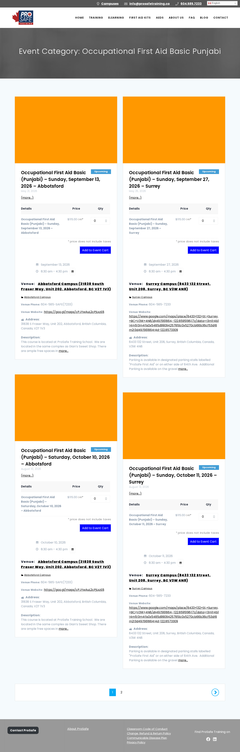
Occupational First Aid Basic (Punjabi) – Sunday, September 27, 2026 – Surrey (169, 179)
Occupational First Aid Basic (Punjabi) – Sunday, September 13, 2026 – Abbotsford (60, 179)
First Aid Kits (140, 17)
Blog (204, 17)
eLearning (116, 17)
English (215, 3)
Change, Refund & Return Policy (149, 733)
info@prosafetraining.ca (149, 3)
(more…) (27, 198)
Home (79, 17)
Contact (220, 17)
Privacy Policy (136, 742)
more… (63, 351)
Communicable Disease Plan (147, 738)
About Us (176, 17)
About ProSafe (78, 729)
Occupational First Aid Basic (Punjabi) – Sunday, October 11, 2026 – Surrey (173, 475)
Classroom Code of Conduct (147, 729)
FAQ (192, 17)
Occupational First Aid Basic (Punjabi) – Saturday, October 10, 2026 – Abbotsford (65, 457)
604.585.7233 (191, 3)
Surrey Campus (142, 297)
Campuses (109, 3)
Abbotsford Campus (37, 297)
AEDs (160, 17)
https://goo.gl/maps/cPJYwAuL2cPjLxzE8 (74, 312)
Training (96, 17)
